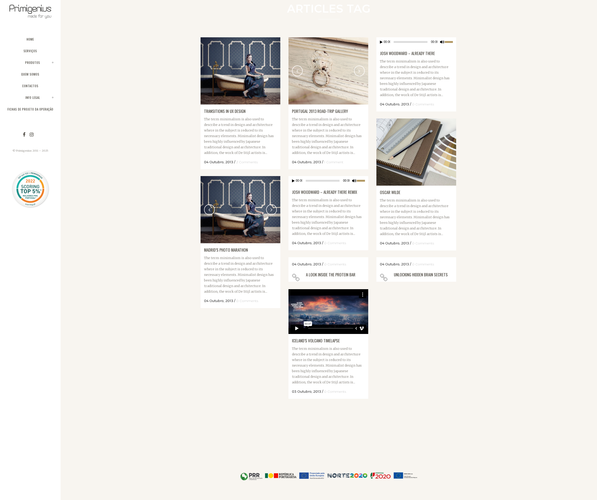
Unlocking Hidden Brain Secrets (421, 275)
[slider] (450, 41)
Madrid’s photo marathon (226, 250)
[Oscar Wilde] (416, 152)
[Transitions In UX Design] (240, 70)
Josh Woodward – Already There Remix (324, 192)
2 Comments (247, 162)
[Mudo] (442, 42)
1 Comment (333, 162)
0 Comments (423, 104)
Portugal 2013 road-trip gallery (320, 111)
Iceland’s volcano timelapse (316, 341)
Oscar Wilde (390, 192)
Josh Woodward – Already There (407, 53)
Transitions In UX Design (225, 111)
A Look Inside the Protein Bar (330, 275)
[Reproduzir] (381, 42)
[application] (416, 42)
